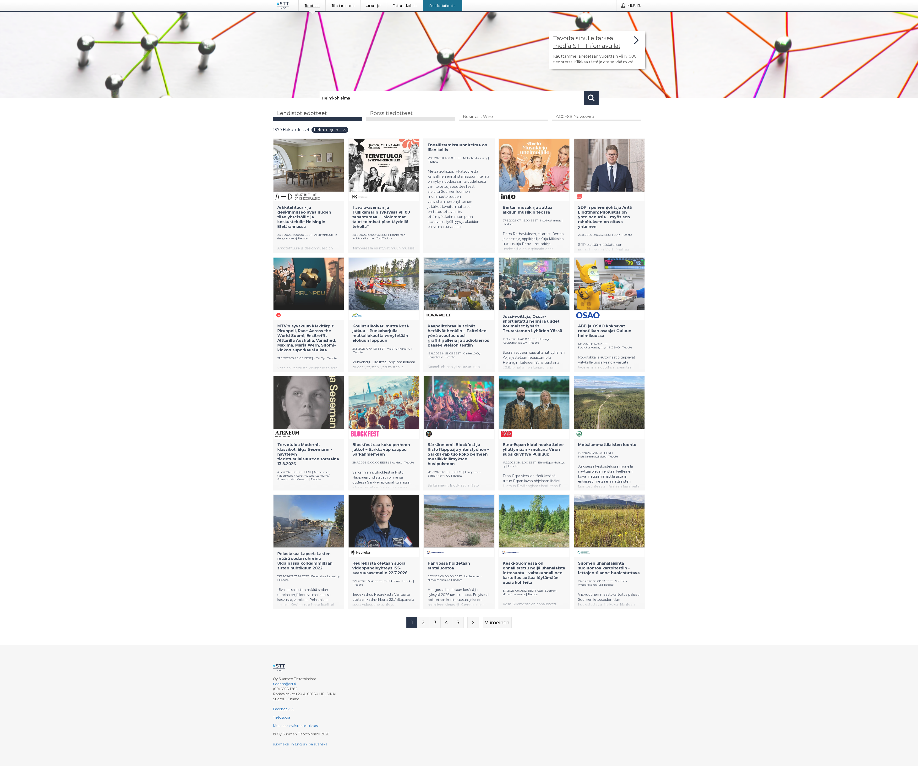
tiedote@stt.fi (284, 684)
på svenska (318, 744)
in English (299, 744)
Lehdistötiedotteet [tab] (302, 113)
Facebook (281, 709)
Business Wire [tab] (478, 116)
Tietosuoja (281, 717)
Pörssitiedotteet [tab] (391, 113)
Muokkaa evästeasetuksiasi (295, 726)
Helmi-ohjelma (328, 129)
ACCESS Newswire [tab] (575, 116)
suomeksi (281, 744)
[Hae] (591, 98)
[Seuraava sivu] (473, 622)
